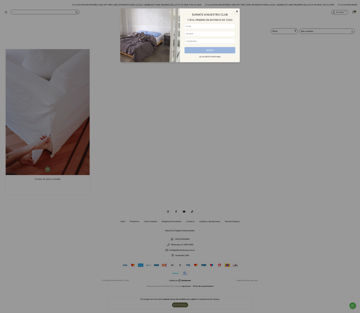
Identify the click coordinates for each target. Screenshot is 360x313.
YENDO (210, 50)
